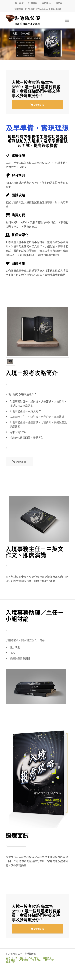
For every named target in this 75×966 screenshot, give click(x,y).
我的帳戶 (46, 3)
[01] (37, 331)
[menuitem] (19, 3)
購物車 (59, 3)
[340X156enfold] (31, 20)
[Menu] (67, 20)
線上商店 (19, 3)
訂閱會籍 (32, 3)
